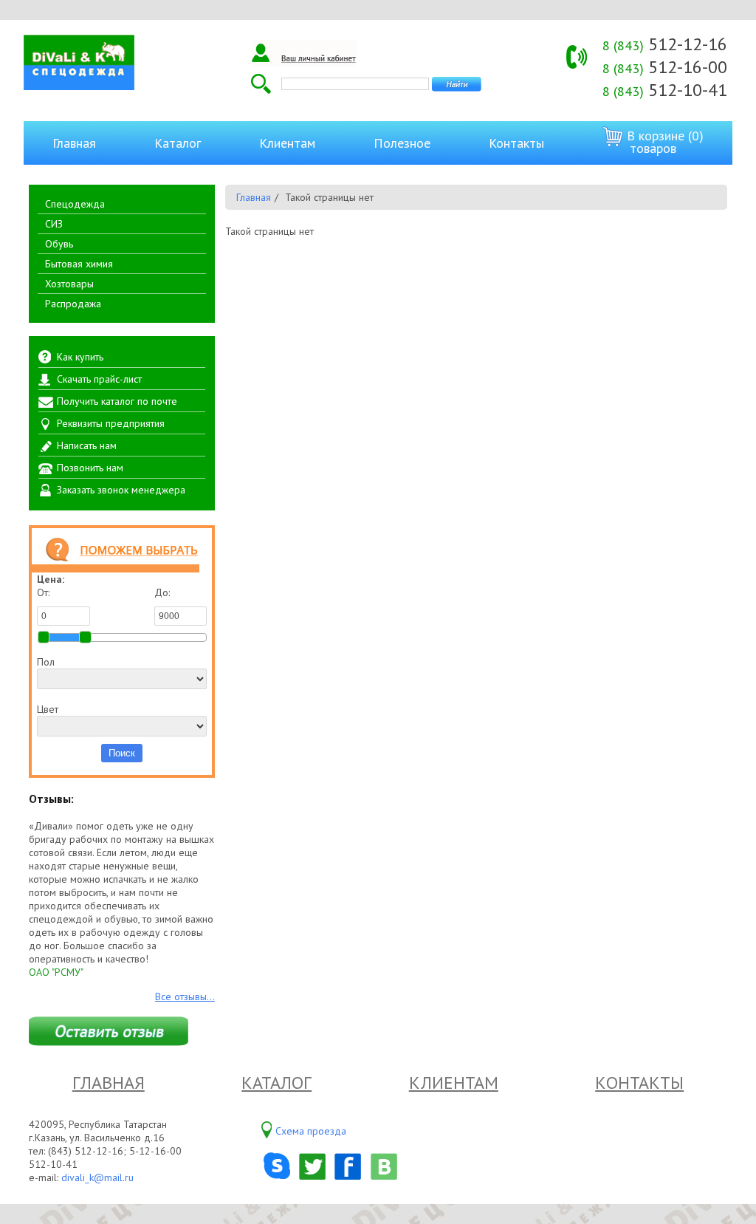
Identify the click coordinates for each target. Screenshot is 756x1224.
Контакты (516, 142)
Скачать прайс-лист (99, 379)
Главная (74, 142)
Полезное (402, 142)
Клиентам (287, 142)
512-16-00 (664, 66)
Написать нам (87, 445)
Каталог (177, 142)
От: (43, 592)
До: (162, 592)
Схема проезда (310, 1131)
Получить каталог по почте (117, 401)
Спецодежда (75, 204)
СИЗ (54, 223)
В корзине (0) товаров (663, 142)
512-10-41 (664, 89)
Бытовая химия (79, 263)
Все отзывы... (185, 996)
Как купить (80, 356)
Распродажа (73, 303)
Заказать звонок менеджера (121, 489)
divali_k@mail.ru (97, 1177)
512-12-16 (664, 44)
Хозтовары (69, 283)
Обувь (59, 243)
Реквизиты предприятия (111, 423)
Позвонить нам (90, 467)
